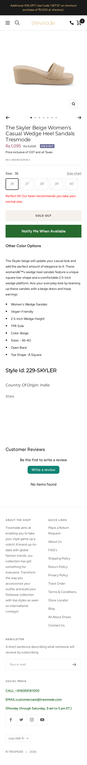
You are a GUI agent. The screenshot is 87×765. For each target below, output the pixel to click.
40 (71, 184)
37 (27, 184)
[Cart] (79, 22)
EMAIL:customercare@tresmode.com (34, 700)
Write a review (43, 469)
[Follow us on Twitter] (21, 720)
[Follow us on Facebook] (11, 720)
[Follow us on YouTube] (42, 720)
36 (12, 184)
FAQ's (52, 550)
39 (56, 184)
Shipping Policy (59, 558)
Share (10, 396)
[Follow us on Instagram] (31, 720)
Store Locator (58, 600)
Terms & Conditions (62, 592)
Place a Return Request (58, 530)
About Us (55, 542)
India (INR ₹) (16, 738)
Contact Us (56, 625)
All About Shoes (59, 617)
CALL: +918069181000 (22, 691)
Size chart (74, 174)
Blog (51, 609)
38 (42, 184)
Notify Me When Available (44, 231)
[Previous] (8, 117)
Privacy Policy (58, 575)
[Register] (74, 664)
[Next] (79, 117)
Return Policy (58, 567)
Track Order (56, 584)
